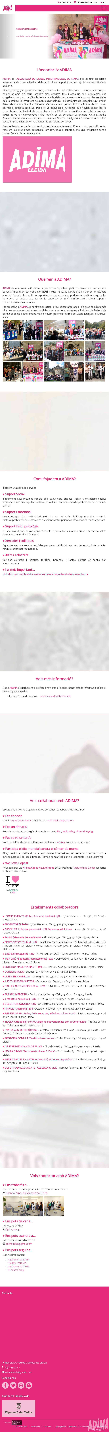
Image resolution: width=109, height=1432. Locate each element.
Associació (35, 1427)
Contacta (93, 1429)
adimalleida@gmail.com (87, 2)
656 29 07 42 (65, 2)
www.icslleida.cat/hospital (56, 696)
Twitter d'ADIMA (17, 1263)
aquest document (21, 820)
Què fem (47, 1427)
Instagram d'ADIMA (19, 1266)
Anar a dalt (22, 1427)
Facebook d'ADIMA (18, 1259)
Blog (103, 1429)
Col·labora (84, 1427)
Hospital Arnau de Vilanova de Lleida (26, 1193)
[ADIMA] (13, 884)
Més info (73, 1427)
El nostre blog (16, 1270)
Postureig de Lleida (84, 867)
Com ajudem (60, 1427)
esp (104, 2)
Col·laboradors (98, 1427)
